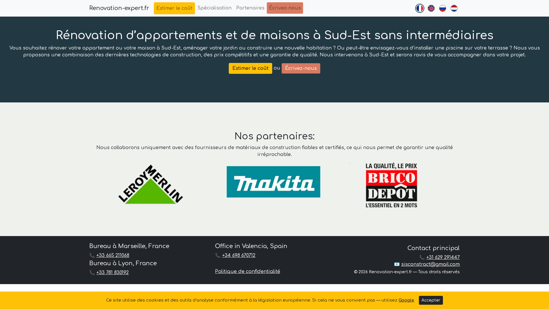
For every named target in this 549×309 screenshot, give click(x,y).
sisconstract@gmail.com (430, 264)
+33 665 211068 (112, 255)
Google (406, 300)
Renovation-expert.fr (119, 8)
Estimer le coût (174, 8)
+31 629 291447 (443, 257)
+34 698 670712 (238, 255)
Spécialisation (214, 8)
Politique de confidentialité (247, 271)
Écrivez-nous (285, 8)
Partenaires (250, 8)
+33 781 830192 (112, 272)
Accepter (430, 300)
